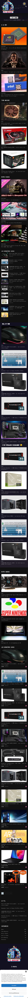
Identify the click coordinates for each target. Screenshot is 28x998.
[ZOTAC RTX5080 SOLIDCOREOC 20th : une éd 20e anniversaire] (4, 301)
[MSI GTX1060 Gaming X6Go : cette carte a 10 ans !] (14, 136)
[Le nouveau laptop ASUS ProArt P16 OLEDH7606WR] (14, 856)
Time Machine (3, 145)
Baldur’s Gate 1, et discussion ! (10, 200)
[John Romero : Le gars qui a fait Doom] (14, 60)
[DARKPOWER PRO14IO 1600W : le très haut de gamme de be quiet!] (4, 268)
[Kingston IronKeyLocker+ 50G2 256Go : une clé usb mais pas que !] (4, 288)
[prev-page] (2, 319)
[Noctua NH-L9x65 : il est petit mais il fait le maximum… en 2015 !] (14, 111)
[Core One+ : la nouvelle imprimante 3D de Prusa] (14, 876)
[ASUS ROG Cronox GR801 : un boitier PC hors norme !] (4, 295)
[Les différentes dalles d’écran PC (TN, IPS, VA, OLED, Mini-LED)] (14, 234)
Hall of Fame (3, 46)
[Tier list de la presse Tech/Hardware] (14, 211)
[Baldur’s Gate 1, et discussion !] (14, 188)
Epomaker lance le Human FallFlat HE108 (12, 370)
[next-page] (4, 319)
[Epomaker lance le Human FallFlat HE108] (4, 261)
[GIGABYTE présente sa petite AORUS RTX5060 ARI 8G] (4, 314)
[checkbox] (24, 3)
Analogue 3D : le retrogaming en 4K (11, 642)
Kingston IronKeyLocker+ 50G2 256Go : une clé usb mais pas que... (17, 288)
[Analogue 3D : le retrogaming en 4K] (14, 631)
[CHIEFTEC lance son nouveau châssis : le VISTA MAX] (4, 308)
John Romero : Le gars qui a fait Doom (11, 72)
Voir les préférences (14, 993)
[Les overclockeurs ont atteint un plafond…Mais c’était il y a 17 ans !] (14, 83)
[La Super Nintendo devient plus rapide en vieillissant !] (14, 607)
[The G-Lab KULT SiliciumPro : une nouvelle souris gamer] (4, 255)
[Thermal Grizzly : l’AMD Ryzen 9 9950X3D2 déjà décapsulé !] (4, 275)
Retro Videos (3, 198)
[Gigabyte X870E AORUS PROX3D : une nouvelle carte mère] (4, 281)
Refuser (14, 989)
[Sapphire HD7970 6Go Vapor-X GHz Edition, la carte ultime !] (14, 583)
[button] (26, 971)
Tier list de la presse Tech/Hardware (11, 222)
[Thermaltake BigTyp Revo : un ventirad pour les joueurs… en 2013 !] (14, 160)
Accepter (14, 985)
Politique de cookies (7, 996)
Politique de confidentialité (19, 996)
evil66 (2, 666)
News (2, 70)
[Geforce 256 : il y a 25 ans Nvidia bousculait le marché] (14, 36)
